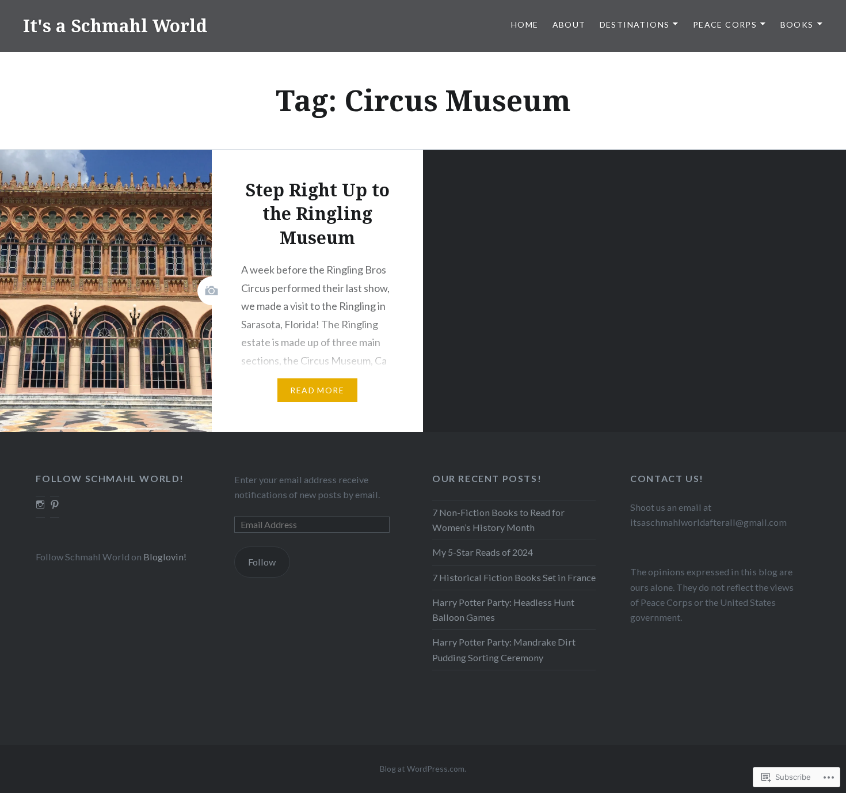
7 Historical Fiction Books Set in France (514, 577)
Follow (262, 561)
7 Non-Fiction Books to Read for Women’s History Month (498, 520)
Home (525, 24)
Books (797, 24)
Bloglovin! (164, 556)
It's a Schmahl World (115, 25)
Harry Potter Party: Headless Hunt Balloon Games (503, 610)
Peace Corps (725, 24)
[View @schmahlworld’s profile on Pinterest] (54, 504)
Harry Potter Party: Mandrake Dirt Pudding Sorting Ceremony (504, 649)
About (569, 24)
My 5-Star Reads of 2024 (482, 552)
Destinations (635, 24)
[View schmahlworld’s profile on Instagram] (40, 504)
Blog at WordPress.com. (423, 768)
